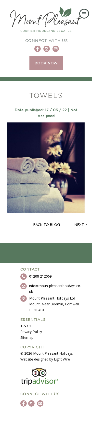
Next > (80, 224)
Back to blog (46, 224)
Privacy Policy (31, 331)
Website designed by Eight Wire (45, 359)
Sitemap (26, 337)
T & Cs (25, 325)
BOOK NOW (46, 63)
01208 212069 (40, 276)
